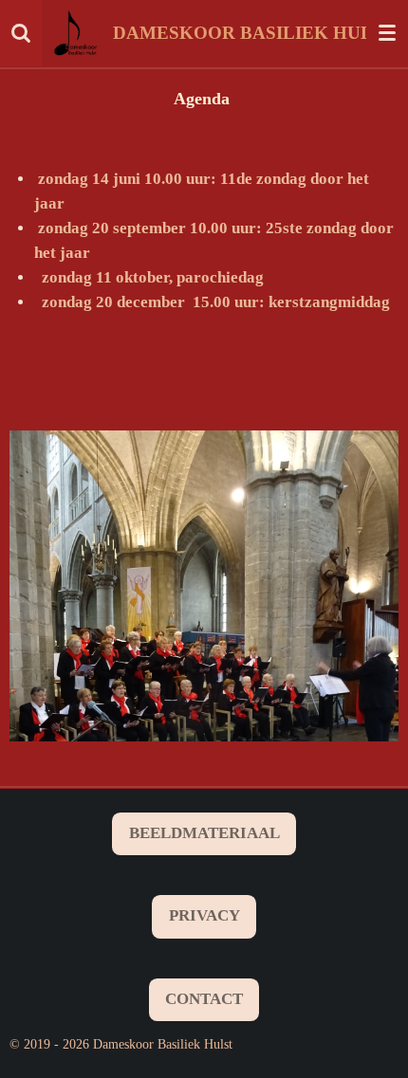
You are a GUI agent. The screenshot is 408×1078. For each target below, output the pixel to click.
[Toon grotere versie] (204, 586)
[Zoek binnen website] (21, 33)
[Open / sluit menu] (387, 33)
